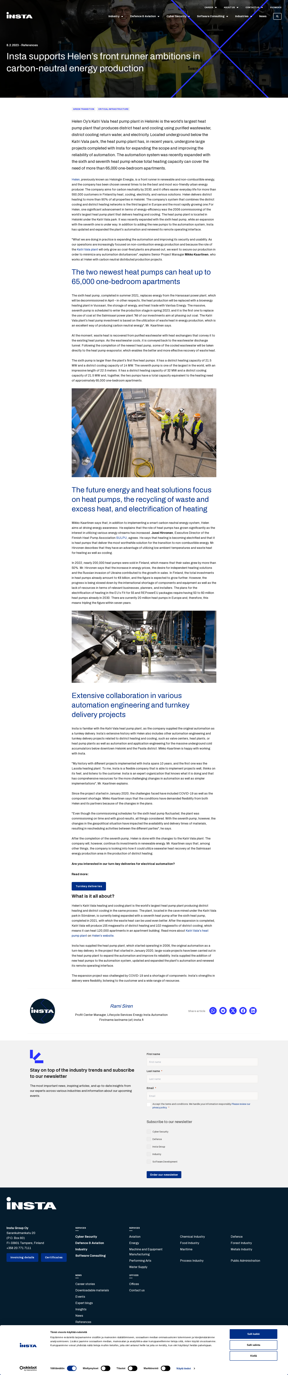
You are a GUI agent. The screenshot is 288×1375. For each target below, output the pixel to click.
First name (153, 1054)
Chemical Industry (192, 1236)
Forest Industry (241, 1243)
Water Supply (138, 1267)
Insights (80, 1309)
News (79, 1315)
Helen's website (103, 935)
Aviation (134, 1236)
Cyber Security (86, 1236)
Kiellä (253, 1355)
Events (80, 1296)
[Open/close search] (277, 16)
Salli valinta (253, 1345)
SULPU (121, 538)
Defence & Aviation (89, 1243)
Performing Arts (140, 1260)
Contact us (137, 1290)
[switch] (105, 1368)
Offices (134, 1284)
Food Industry (189, 1243)
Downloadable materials (92, 1290)
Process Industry (192, 1260)
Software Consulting (90, 1255)
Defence (236, 1236)
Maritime (186, 1249)
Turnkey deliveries (89, 886)
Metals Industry (241, 1249)
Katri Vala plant (87, 249)
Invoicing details (22, 1257)
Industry (81, 1249)
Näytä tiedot (183, 1368)
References (83, 1322)
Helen (76, 179)
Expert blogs (84, 1303)
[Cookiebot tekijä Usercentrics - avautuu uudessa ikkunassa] (28, 1368)
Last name (153, 1071)
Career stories (85, 1284)
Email (150, 1088)
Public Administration (245, 1260)
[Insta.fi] (19, 16)
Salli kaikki (253, 1333)
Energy (134, 1243)
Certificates (54, 1257)
